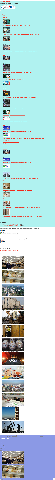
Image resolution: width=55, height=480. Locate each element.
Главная (2, 14)
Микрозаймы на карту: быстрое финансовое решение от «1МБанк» (17, 72)
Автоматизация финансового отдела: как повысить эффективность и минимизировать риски (10, 224)
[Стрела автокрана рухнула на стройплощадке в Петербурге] (13, 364)
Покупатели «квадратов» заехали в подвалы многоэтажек (15, 198)
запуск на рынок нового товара (45, 435)
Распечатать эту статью (4, 246)
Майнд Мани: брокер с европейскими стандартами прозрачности (17, 131)
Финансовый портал (5, 1)
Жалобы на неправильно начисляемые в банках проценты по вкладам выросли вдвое (21, 34)
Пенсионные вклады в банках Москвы (11, 61)
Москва (2, 218)
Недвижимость (3, 180)
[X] (3, 230)
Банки (2, 53)
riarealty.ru (3, 240)
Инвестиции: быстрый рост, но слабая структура (13, 145)
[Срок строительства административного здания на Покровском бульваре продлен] (13, 337)
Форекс (16, 435)
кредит (8, 436)
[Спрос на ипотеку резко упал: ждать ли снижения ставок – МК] (10, 419)
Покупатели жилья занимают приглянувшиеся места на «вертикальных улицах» (20, 178)
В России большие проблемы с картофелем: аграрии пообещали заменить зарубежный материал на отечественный (28, 42)
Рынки (2, 123)
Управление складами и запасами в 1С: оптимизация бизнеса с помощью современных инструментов (11, 225)
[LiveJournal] (4, 230)
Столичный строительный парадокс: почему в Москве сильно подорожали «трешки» (21, 207)
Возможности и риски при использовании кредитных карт (15, 121)
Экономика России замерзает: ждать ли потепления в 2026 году (16, 25)
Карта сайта (4, 15)
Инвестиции (5, 149)
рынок (41, 436)
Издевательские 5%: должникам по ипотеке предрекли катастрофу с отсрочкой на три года (22, 216)
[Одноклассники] (1, 230)
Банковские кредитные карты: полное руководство (14, 86)
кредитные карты (13, 436)
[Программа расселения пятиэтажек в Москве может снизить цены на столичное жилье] (13, 323)
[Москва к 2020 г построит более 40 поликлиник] (13, 378)
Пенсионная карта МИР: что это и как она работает (14, 79)
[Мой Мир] (2, 230)
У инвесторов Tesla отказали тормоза (11, 142)
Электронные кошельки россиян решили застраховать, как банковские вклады (20, 51)
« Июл (1, 450)
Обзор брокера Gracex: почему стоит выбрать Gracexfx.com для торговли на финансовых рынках (24, 138)
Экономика (5, 17)
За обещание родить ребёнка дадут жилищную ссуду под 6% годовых (17, 190)
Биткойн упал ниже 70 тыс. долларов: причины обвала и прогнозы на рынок (19, 97)
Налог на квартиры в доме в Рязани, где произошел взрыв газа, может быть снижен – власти (9, 250)
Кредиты (4, 90)
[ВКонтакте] (0, 230)
